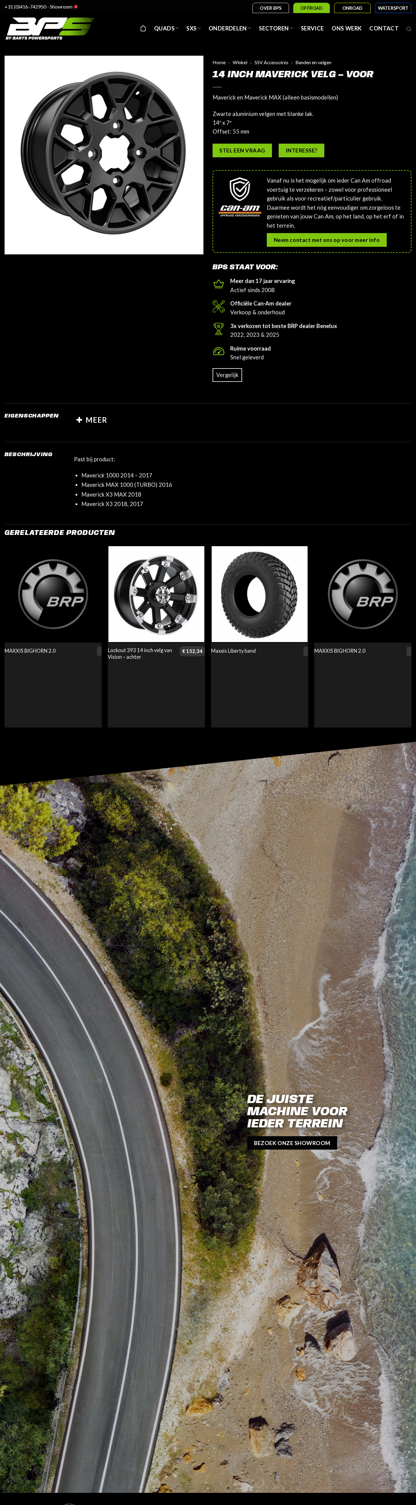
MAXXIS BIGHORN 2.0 (30, 651)
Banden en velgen (313, 62)
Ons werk (346, 28)
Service (312, 28)
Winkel (240, 62)
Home (219, 62)
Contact (384, 28)
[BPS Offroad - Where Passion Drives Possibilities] (58, 28)
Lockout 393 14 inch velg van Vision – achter (140, 653)
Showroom (61, 6)
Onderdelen (228, 28)
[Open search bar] (409, 28)
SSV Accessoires (271, 62)
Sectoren (274, 28)
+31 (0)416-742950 (25, 6)
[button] (13, 246)
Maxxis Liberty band (233, 651)
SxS (191, 28)
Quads (164, 28)
